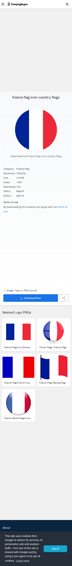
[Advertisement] (36, 52)
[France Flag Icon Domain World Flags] (18, 332)
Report (20, 191)
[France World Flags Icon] (18, 402)
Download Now (32, 298)
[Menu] (3, 4)
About (6, 528)
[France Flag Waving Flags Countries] (53, 367)
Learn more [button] (22, 560)
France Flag (22, 168)
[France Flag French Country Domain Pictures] (18, 367)
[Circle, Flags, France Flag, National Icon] (53, 332)
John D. (20, 195)
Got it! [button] (55, 548)
